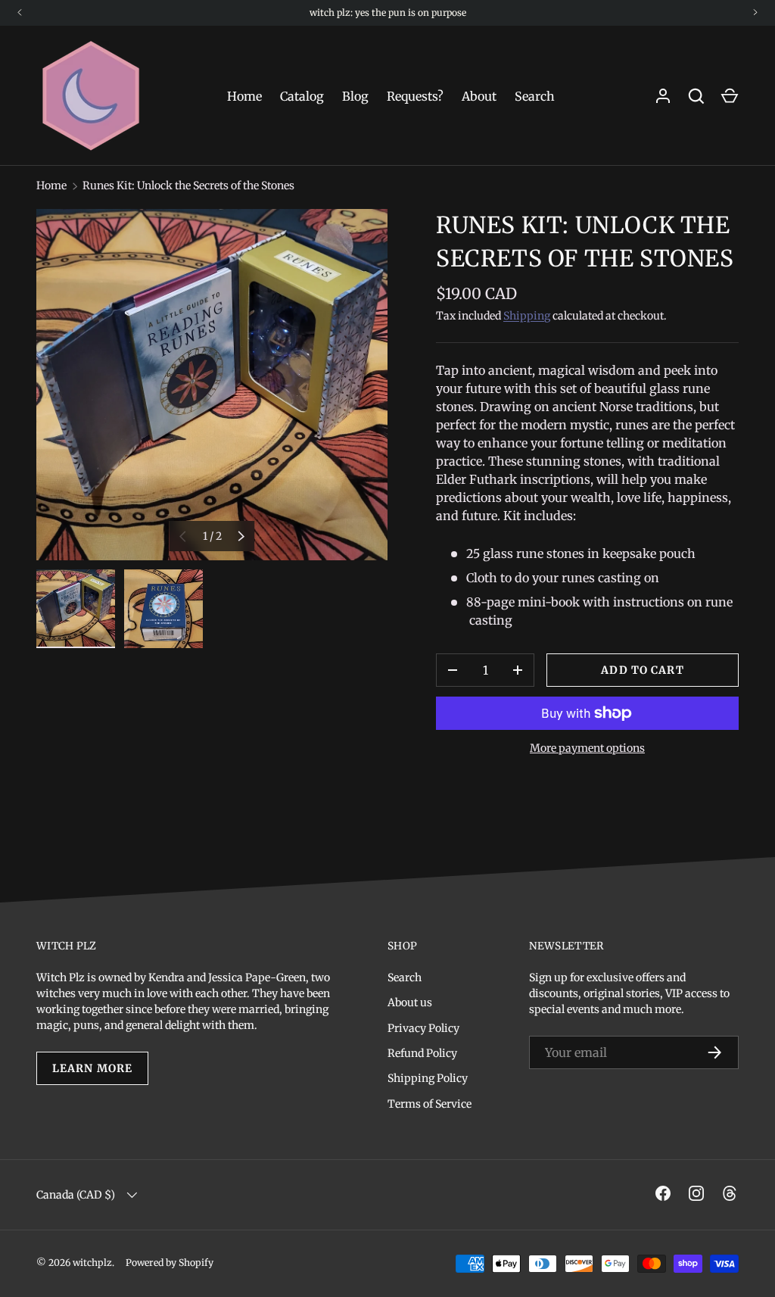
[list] (212, 384)
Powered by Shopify (169, 1262)
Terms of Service (430, 1104)
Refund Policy (422, 1053)
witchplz (92, 1262)
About (479, 96)
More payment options (587, 748)
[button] (729, 96)
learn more (92, 1068)
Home (244, 96)
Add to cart (642, 670)
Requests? (415, 96)
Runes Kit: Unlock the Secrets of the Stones (188, 185)
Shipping (526, 316)
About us (410, 1002)
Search (535, 96)
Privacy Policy (423, 1028)
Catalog (302, 96)
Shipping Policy (428, 1078)
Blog (355, 96)
